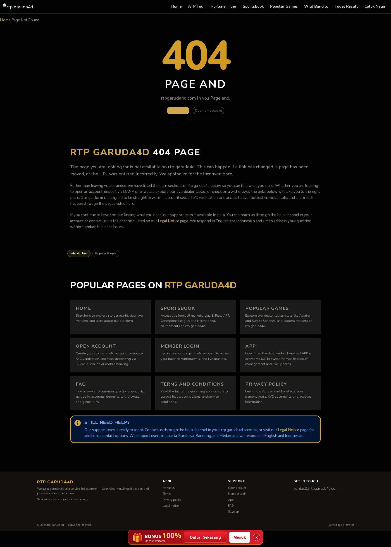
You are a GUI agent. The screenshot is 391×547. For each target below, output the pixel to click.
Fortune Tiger (223, 6)
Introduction (79, 253)
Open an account (208, 110)
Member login (237, 494)
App (231, 500)
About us (169, 488)
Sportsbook (253, 6)
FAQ (231, 506)
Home (176, 6)
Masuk (240, 537)
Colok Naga (375, 6)
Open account (237, 488)
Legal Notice (168, 221)
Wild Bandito (316, 6)
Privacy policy (172, 500)
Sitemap (233, 512)
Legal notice (171, 506)
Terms (167, 494)
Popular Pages (105, 253)
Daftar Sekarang (205, 537)
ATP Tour (196, 6)
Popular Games (284, 6)
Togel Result (346, 6)
